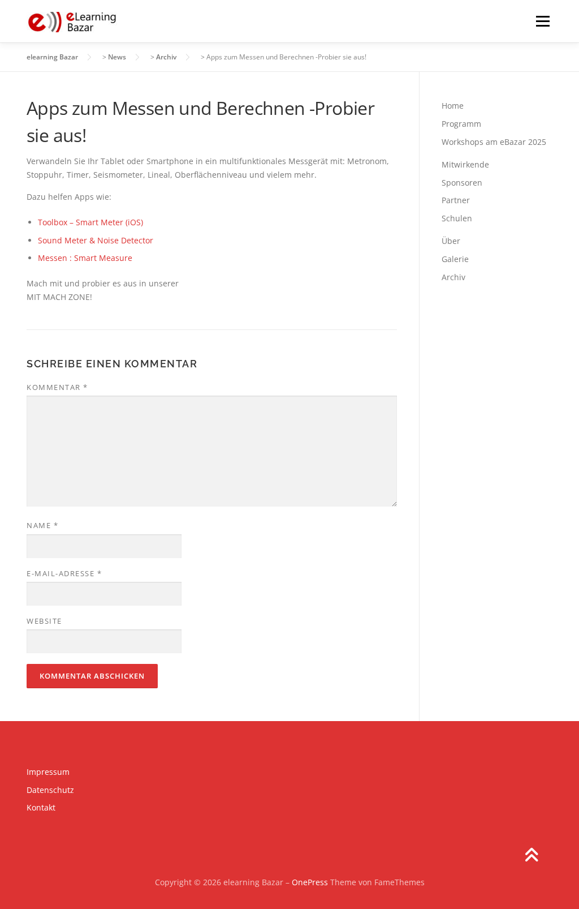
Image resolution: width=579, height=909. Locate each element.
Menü (542, 21)
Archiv (453, 277)
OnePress (310, 882)
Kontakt (41, 807)
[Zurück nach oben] (531, 856)
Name (42, 525)
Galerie (455, 259)
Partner (456, 200)
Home (453, 105)
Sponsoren (462, 182)
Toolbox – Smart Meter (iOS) (90, 222)
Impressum (48, 771)
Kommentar (57, 387)
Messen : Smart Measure (85, 257)
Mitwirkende (465, 164)
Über (451, 240)
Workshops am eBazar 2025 (494, 141)
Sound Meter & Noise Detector (95, 240)
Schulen (457, 218)
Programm (461, 123)
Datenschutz (50, 789)
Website (44, 621)
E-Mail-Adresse (64, 573)
